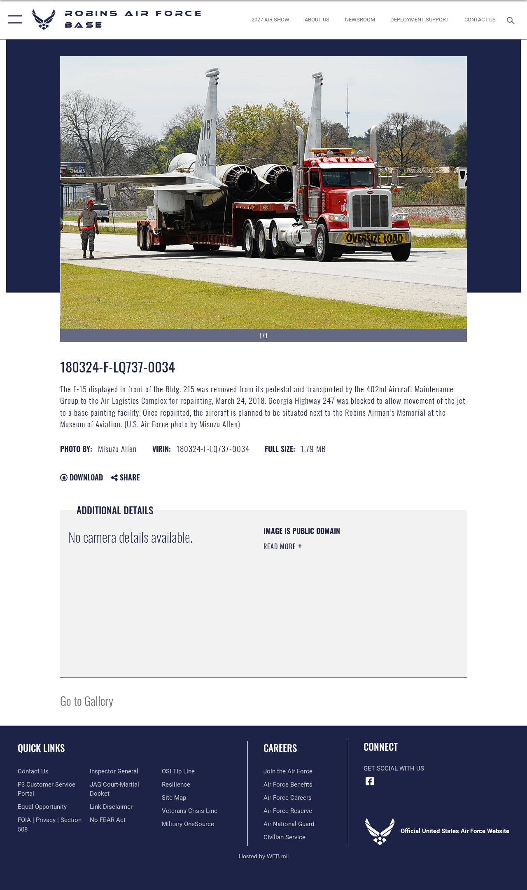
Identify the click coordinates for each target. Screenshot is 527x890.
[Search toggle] (512, 19)
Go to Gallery (86, 700)
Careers (280, 748)
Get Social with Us (394, 768)
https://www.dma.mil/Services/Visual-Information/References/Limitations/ (337, 616)
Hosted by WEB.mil (264, 856)
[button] (13, 19)
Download (85, 477)
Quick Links (41, 748)
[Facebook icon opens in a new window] (370, 781)
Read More (281, 546)
